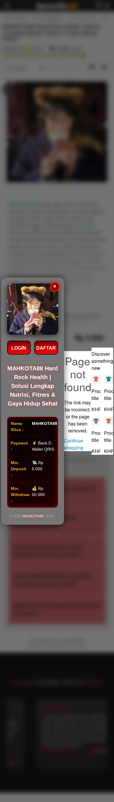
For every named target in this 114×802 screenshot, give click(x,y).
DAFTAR (46, 348)
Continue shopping (73, 444)
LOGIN (18, 348)
